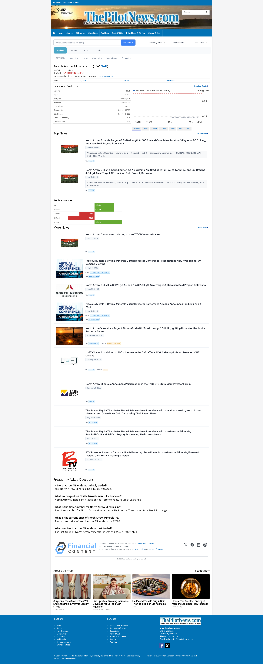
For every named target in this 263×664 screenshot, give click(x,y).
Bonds (106, 370)
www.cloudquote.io (146, 543)
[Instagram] (205, 548)
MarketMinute (93, 343)
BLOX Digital (192, 656)
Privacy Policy (139, 549)
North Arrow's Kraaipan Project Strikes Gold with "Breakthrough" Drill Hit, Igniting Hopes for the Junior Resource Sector (145, 330)
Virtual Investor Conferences (100, 272)
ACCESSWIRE (93, 422)
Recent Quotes (155, 42)
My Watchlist (178, 42)
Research (171, 80)
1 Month (154, 129)
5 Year (188, 129)
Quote (83, 80)
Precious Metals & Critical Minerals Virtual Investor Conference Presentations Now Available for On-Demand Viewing (143, 262)
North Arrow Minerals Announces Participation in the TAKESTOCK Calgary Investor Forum (138, 383)
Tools (98, 50)
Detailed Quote (200, 86)
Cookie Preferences (68, 659)
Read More (202, 227)
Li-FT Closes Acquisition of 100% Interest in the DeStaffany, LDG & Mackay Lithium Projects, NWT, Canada (142, 354)
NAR (104, 66)
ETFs (86, 50)
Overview (74, 58)
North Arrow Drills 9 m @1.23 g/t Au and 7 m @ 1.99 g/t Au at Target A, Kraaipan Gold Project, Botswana (145, 285)
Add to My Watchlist (105, 76)
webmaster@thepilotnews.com (179, 639)
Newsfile (91, 161)
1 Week (145, 129)
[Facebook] (192, 548)
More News (202, 133)
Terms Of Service (156, 549)
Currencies (97, 58)
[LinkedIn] (198, 548)
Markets (60, 50)
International (111, 58)
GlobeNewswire (94, 276)
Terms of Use (108, 656)
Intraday (136, 129)
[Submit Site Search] (206, 12)
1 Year (172, 129)
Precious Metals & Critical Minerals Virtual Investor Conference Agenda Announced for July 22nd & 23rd (143, 306)
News (85, 58)
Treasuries (126, 58)
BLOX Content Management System (169, 656)
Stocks (74, 50)
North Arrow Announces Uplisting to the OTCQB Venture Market (123, 234)
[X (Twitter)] (186, 548)
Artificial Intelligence (113, 343)
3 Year (180, 129)
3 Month (164, 129)
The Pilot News (73, 656)
